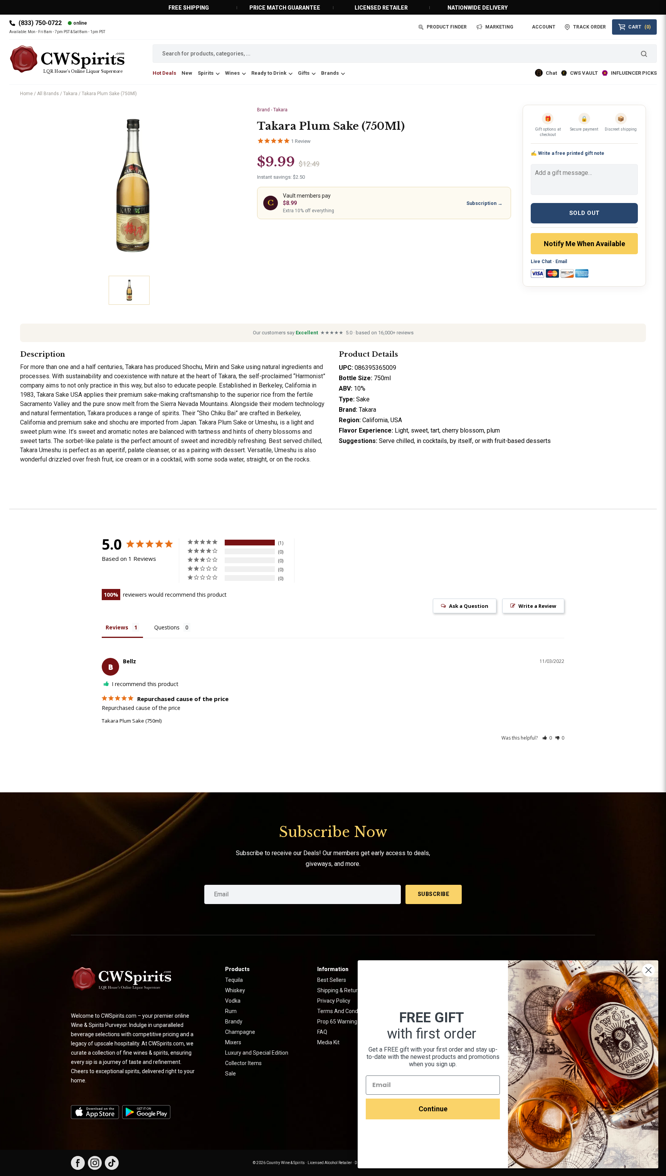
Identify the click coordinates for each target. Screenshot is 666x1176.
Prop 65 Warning (337, 1021)
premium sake (138, 394)
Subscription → (484, 203)
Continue (433, 1109)
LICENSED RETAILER (381, 8)
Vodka (232, 1001)
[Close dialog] (648, 970)
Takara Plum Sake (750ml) (131, 720)
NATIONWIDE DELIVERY (477, 8)
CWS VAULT (584, 73)
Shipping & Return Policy (346, 990)
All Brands (48, 93)
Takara (70, 93)
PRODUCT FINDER (447, 27)
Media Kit (328, 1042)
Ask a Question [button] (468, 605)
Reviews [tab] (117, 627)
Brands (330, 73)
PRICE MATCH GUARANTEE (284, 8)
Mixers (233, 1042)
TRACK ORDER (589, 27)
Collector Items (243, 1063)
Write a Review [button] (537, 605)
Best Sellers (331, 980)
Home (26, 93)
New (187, 73)
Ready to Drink (268, 73)
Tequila (234, 980)
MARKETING (499, 27)
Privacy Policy (333, 1001)
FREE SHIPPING (188, 8)
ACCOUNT (543, 27)
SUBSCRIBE (434, 894)
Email (561, 261)
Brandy (233, 1021)
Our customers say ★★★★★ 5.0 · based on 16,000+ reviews (333, 333)
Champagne (240, 1032)
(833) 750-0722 (40, 23)
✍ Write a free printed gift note (567, 153)
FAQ (322, 1032)
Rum (231, 1011)
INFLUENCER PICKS (634, 73)
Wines (232, 73)
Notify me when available (584, 244)
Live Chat (541, 261)
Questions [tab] (167, 627)
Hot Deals (164, 73)
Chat (551, 73)
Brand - (272, 109)
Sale (230, 1073)
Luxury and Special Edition (256, 1053)
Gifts (303, 73)
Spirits (206, 73)
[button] (547, 738)
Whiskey (235, 990)
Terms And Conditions (344, 1011)
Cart (639, 27)
